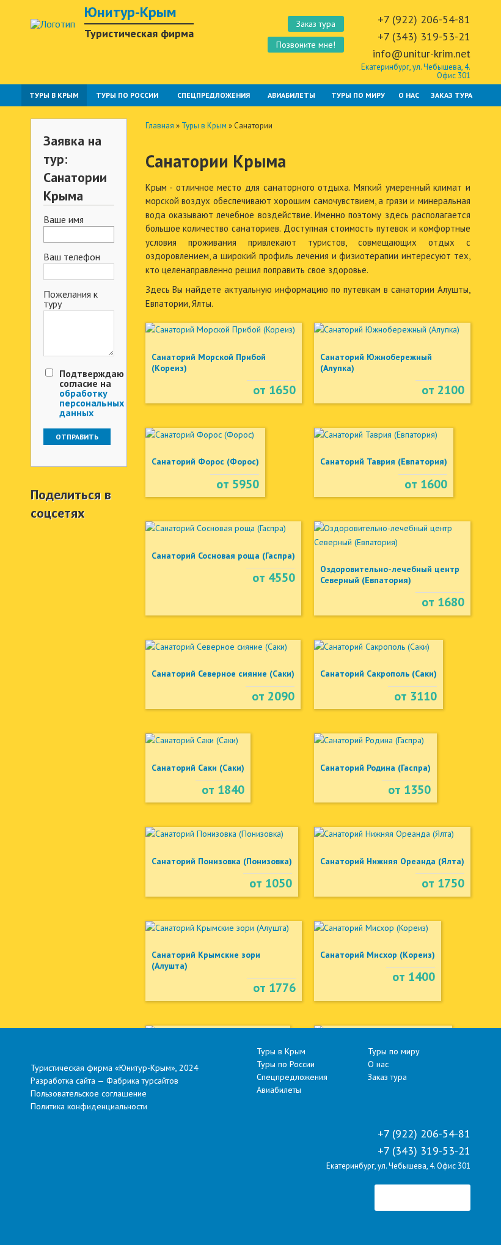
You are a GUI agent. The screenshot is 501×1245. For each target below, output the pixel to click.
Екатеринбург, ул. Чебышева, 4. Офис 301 (415, 71)
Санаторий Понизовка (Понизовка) (222, 861)
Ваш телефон (71, 257)
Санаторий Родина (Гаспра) (375, 767)
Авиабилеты (291, 95)
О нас (408, 95)
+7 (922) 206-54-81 (424, 19)
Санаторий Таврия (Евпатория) (383, 461)
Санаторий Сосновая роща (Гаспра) (223, 555)
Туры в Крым (54, 95)
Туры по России (127, 95)
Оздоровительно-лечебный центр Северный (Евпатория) (389, 575)
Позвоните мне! (305, 44)
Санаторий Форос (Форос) (205, 461)
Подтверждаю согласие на (91, 393)
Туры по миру (358, 95)
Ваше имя (63, 220)
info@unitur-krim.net (421, 53)
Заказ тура (315, 23)
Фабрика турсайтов (142, 1080)
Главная (159, 125)
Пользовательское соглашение (89, 1093)
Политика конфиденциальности (89, 1106)
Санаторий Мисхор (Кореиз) (377, 954)
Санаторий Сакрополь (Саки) (378, 673)
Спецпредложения (213, 95)
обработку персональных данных (91, 403)
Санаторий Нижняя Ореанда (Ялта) (392, 861)
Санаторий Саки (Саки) (198, 767)
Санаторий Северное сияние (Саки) (223, 673)
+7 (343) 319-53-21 (424, 36)
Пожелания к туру (70, 299)
